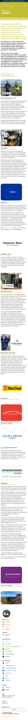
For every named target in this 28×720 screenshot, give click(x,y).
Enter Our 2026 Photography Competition (14, 1)
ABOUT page (9, 228)
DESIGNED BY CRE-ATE (8, 716)
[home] (7, 5)
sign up (14, 709)
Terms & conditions (8, 695)
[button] (25, 5)
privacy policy (7, 697)
